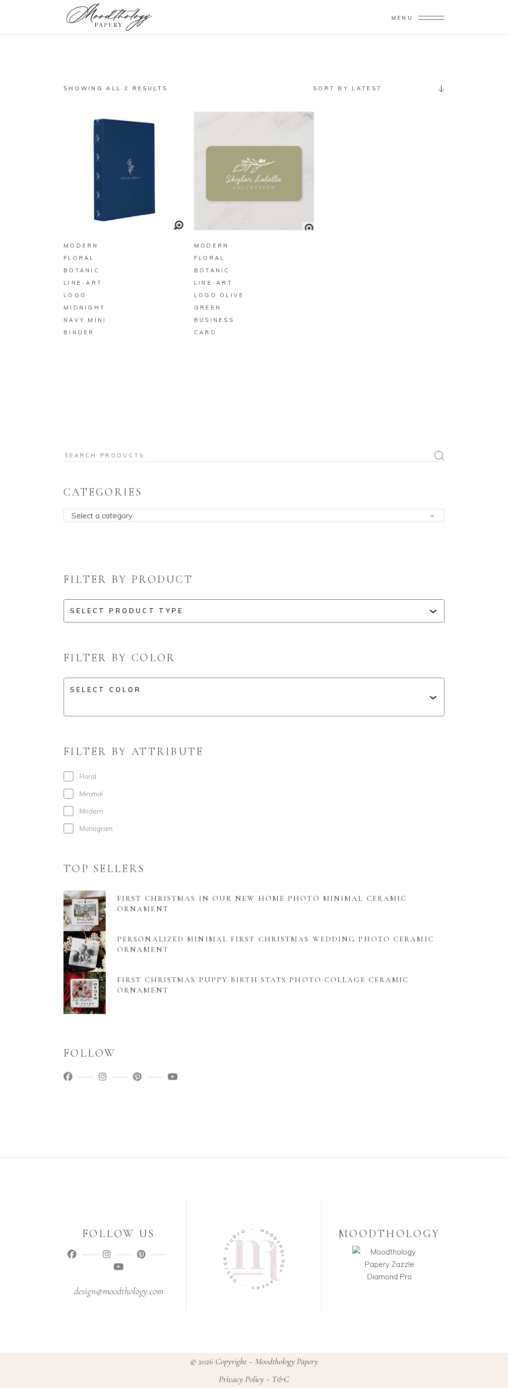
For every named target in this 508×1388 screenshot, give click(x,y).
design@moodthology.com (118, 1291)
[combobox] (375, 88)
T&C (280, 1379)
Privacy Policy (241, 1379)
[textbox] (257, 516)
